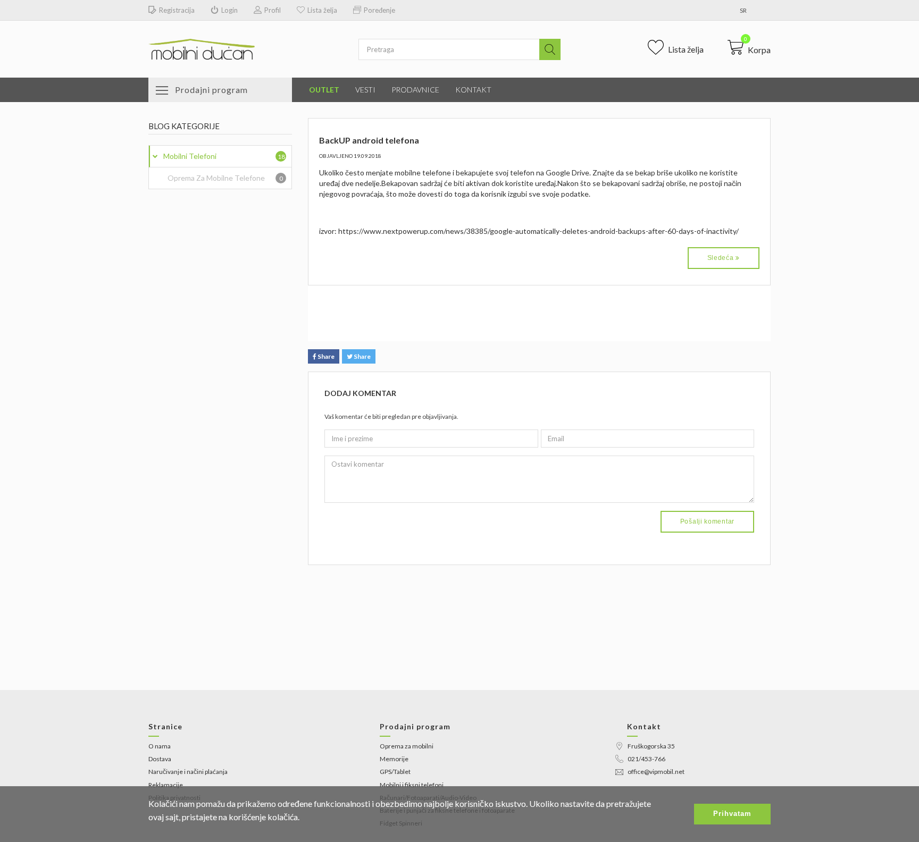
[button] (749, 47)
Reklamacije (165, 785)
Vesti (365, 89)
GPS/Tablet (395, 772)
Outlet (324, 89)
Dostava (159, 759)
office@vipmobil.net (656, 772)
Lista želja (322, 10)
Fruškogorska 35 (651, 746)
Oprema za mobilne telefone (225, 177)
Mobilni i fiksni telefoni (412, 785)
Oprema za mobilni (406, 746)
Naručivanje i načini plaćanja (188, 772)
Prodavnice (415, 89)
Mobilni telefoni (224, 156)
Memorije (394, 759)
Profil (272, 10)
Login (229, 10)
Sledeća (721, 258)
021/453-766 (646, 759)
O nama (159, 746)
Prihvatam (732, 814)
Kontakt (473, 89)
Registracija (177, 10)
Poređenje (379, 10)
